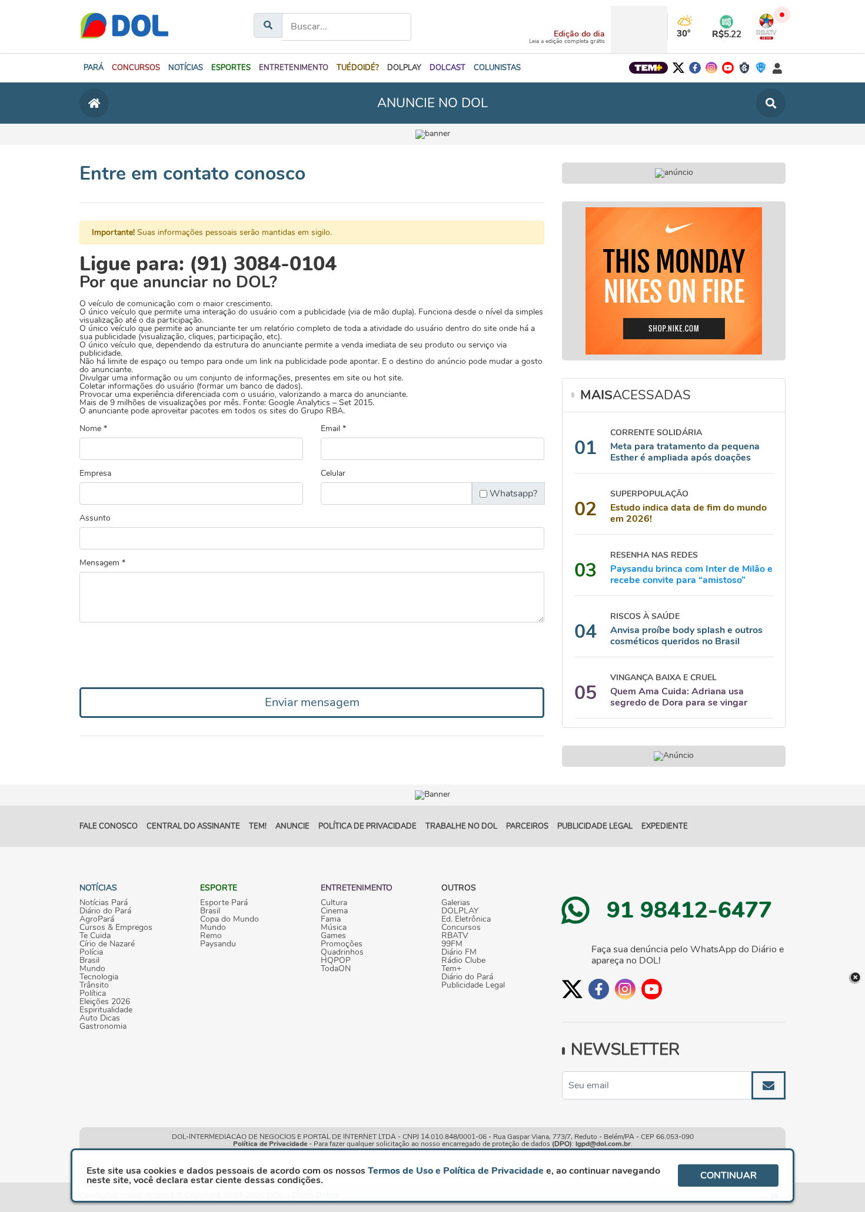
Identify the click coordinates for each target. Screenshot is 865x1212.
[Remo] (744, 68)
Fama (331, 919)
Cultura (334, 903)
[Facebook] (695, 68)
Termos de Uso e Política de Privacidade (456, 1170)
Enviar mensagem (312, 702)
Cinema (334, 911)
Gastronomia (103, 1026)
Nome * (93, 429)
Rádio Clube (463, 960)
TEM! (258, 826)
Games (333, 936)
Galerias (455, 903)
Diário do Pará (105, 911)
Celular (333, 473)
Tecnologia (98, 977)
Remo (211, 936)
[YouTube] (728, 68)
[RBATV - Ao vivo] (766, 26)
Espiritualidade (105, 1010)
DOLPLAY (459, 911)
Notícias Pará (103, 903)
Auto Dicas (99, 1018)
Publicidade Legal (595, 826)
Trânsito (94, 985)
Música (334, 927)
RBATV (454, 936)
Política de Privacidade (270, 1143)
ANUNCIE (292, 826)
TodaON (336, 969)
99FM (452, 944)
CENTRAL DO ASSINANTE (193, 826)
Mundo (92, 969)
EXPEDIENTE (664, 826)
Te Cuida (95, 936)
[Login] (777, 68)
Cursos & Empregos (115, 927)
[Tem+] (648, 68)
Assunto (95, 518)
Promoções (341, 944)
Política (92, 993)
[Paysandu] (761, 68)
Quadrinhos (342, 952)
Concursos (461, 927)
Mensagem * (102, 563)
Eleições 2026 (104, 1002)
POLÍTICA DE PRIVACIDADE (367, 826)
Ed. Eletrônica (466, 919)
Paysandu (218, 944)
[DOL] (124, 26)
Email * (333, 429)
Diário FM (459, 952)
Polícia (91, 952)
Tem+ (451, 969)
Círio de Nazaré (107, 944)
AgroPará (96, 919)
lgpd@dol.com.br (603, 1143)
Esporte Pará (224, 903)
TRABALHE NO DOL (461, 826)
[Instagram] (711, 68)
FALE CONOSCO (108, 826)
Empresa (95, 473)
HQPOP (336, 960)
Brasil (89, 960)
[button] (136, 68)
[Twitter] (678, 68)
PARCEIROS (527, 826)
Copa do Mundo (229, 919)
